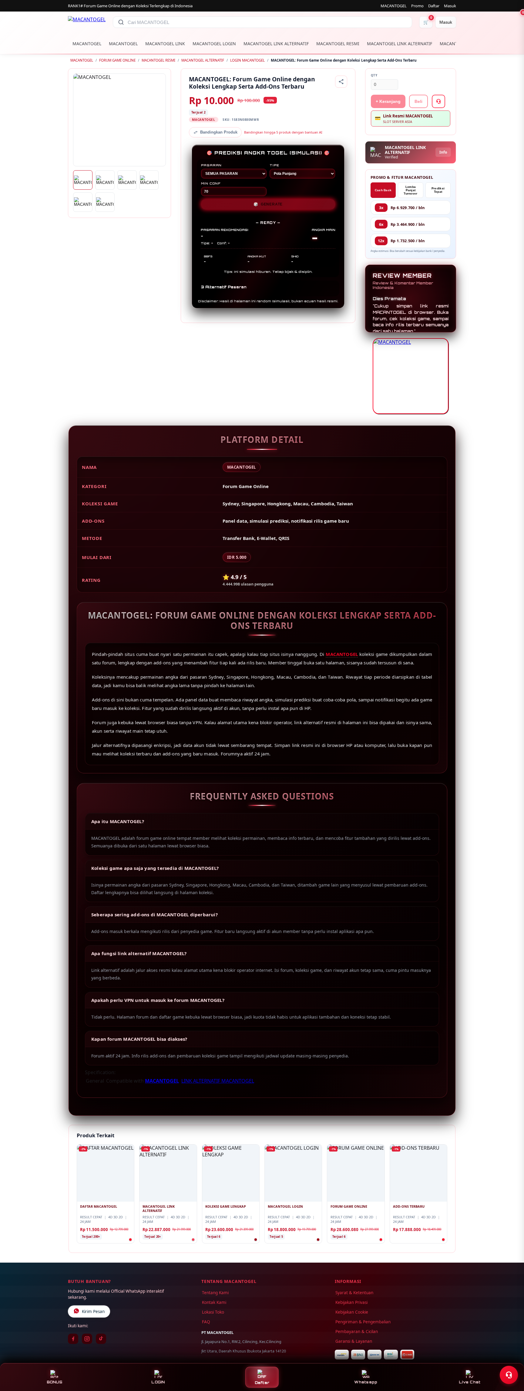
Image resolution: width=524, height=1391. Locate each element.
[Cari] (121, 22)
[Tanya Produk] (438, 101)
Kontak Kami (214, 1302)
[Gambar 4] (149, 180)
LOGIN (158, 1382)
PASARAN (211, 165)
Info (443, 152)
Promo (417, 5)
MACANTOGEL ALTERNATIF (202, 60)
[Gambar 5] (82, 202)
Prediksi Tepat (438, 190)
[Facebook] (73, 1339)
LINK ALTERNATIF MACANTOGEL (217, 1080)
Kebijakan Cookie (351, 1312)
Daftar (433, 5)
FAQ (206, 1322)
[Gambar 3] (127, 180)
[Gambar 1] (82, 180)
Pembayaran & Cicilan (356, 1331)
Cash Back (383, 190)
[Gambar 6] (105, 202)
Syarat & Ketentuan (354, 1292)
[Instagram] (87, 1339)
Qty (374, 75)
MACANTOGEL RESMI (337, 43)
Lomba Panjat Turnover (410, 190)
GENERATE (268, 204)
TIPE (274, 165)
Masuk (450, 5)
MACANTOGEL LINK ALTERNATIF (276, 43)
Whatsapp (365, 1382)
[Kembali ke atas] (510, 1360)
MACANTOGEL (394, 5)
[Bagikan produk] (341, 82)
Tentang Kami (215, 1292)
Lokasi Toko (213, 1312)
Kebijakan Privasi (351, 1302)
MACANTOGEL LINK (165, 43)
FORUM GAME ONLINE (117, 60)
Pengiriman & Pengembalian (363, 1322)
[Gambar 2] (105, 180)
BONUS (54, 1382)
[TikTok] (101, 1339)
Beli (418, 101)
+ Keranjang (388, 101)
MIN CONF (210, 183)
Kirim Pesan (93, 1311)
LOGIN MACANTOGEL (247, 60)
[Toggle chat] (509, 1375)
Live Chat (469, 1382)
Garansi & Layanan (353, 1341)
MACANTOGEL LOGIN (214, 43)
